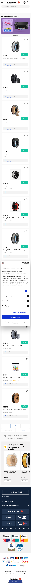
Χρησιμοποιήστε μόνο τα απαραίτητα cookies (15, 322)
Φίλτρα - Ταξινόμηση (16, 581)
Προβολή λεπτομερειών (19, 312)
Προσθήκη (7, 480)
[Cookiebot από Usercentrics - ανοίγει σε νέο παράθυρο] (22, 263)
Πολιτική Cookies (21, 571)
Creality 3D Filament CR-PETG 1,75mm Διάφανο (15, 250)
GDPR (23, 573)
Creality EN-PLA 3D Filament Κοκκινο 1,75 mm (14, 218)
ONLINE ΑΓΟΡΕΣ (7, 501)
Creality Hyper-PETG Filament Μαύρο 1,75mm (14, 409)
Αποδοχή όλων (15, 317)
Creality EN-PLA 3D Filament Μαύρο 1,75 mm (14, 90)
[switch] (27, 296)
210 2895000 (16, 492)
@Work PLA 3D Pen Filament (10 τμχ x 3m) (14, 377)
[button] (3, 25)
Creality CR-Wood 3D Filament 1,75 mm (13, 122)
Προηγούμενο (10, 430)
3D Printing (4, 10)
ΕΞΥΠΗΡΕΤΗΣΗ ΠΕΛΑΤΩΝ (10, 505)
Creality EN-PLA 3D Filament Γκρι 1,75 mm (13, 345)
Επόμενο (23, 430)
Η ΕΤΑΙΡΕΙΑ (6, 497)
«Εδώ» (22, 284)
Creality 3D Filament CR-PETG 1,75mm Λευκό (14, 58)
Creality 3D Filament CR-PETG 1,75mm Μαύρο (14, 154)
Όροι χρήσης (9, 571)
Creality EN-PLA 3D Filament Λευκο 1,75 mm (14, 186)
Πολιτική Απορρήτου (12, 573)
